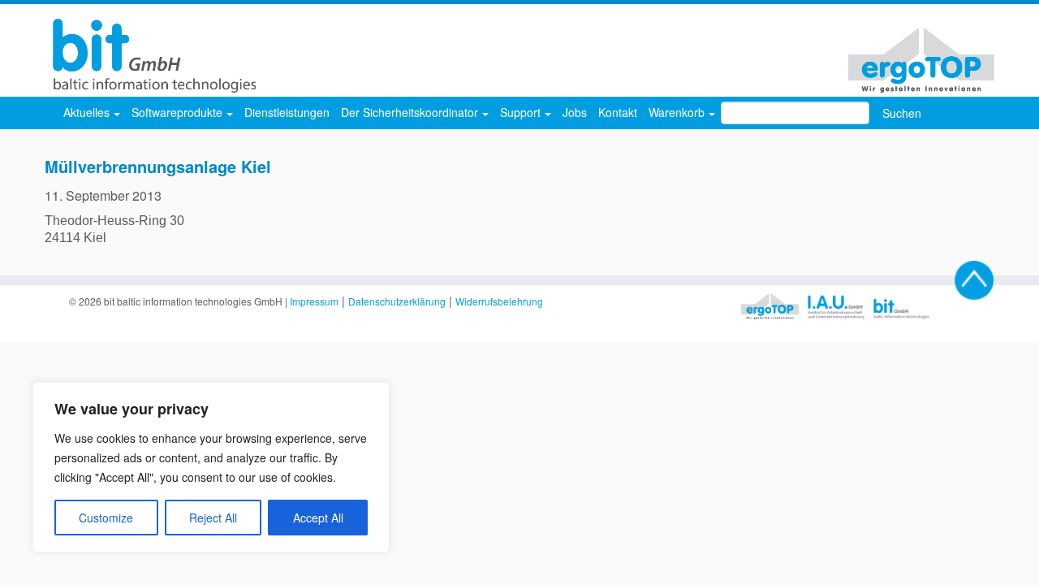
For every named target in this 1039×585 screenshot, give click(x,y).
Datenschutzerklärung (397, 301)
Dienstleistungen (287, 112)
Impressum (314, 301)
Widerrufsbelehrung (499, 301)
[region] (211, 467)
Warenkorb (678, 112)
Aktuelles (88, 112)
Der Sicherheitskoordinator (411, 112)
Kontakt (617, 112)
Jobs (575, 112)
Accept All (318, 517)
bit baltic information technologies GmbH (193, 301)
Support (522, 112)
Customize (106, 517)
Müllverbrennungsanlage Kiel (158, 166)
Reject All (213, 517)
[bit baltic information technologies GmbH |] (150, 56)
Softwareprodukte (178, 112)
